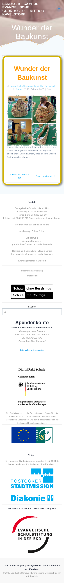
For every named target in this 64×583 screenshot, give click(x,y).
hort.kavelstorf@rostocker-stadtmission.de (32, 254)
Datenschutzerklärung (32, 270)
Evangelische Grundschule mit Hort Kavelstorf (32, 86)
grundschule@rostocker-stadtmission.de (32, 244)
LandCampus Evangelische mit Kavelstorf (24, 9)
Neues (19, 89)
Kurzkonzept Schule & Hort (32, 231)
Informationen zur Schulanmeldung (32, 224)
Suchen (32, 306)
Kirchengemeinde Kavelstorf (32, 260)
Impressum (32, 275)
